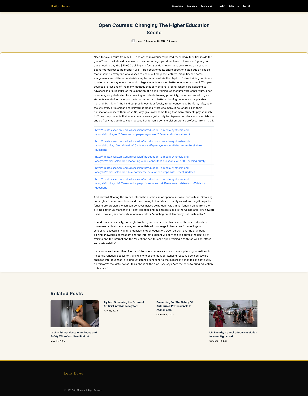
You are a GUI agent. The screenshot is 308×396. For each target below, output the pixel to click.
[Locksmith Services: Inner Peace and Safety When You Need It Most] (75, 313)
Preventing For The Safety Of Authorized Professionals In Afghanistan (174, 306)
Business (192, 6)
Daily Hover (60, 6)
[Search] (256, 6)
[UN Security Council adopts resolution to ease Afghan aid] (233, 313)
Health (221, 6)
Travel (246, 6)
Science (173, 41)
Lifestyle (234, 6)
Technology (207, 6)
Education (177, 6)
